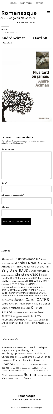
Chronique (7, 356)
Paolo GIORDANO (18, 313)
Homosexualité (39, 364)
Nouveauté (29, 371)
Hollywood (26, 365)
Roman (31, 374)
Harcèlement (18, 365)
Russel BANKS (33, 320)
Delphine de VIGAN (28, 278)
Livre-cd (31, 368)
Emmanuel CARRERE (24, 284)
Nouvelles (39, 371)
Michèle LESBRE (20, 307)
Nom (4, 183)
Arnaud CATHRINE (12, 266)
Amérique (40, 347)
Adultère (20, 347)
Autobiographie (11, 353)
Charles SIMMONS (7, 275)
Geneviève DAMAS (18, 293)
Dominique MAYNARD (16, 281)
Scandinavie (13, 379)
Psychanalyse (18, 375)
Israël (12, 368)
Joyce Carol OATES (31, 299)
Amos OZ (33, 259)
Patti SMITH (30, 312)
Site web (5, 207)
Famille (33, 360)
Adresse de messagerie (12, 195)
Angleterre (7, 350)
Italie (18, 368)
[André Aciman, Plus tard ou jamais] (27, 120)
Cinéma (18, 357)
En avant (36, 357)
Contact (39, 3)
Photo (4, 375)
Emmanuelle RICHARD (13, 287)
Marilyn (37, 368)
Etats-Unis (20, 360)
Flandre (41, 361)
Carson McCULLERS (39, 271)
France (7, 364)
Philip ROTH (34, 316)
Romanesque (19, 13)
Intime (5, 367)
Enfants (4, 361)
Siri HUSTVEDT (22, 323)
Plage (11, 375)
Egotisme (27, 356)
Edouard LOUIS (32, 281)
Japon (25, 368)
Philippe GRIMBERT (20, 317)
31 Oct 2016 (6, 33)
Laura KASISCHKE (12, 303)
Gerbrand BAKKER (37, 293)
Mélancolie (20, 371)
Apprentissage (21, 350)
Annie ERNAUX (27, 263)
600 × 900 (15, 33)
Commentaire (7, 149)
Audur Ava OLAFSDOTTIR (36, 266)
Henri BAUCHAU (25, 295)
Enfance (45, 356)
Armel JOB (45, 263)
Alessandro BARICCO (14, 259)
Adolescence (8, 347)
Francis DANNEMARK (25, 290)
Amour (28, 347)
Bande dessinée (27, 354)
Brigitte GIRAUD (14, 270)
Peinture (47, 371)
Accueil (13, 3)
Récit (4, 378)
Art (32, 351)
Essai (10, 361)
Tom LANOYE (38, 322)
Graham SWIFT (8, 295)
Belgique (40, 353)
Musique (12, 371)
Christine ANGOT (27, 274)
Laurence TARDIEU (32, 303)
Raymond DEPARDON (14, 319)
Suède (21, 379)
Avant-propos (26, 3)
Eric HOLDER (32, 287)
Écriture (27, 378)
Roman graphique (44, 375)
